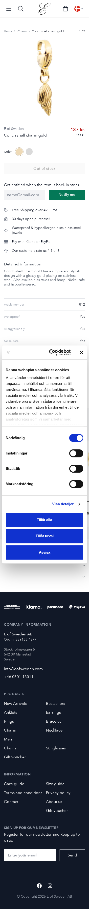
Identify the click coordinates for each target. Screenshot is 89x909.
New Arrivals (15, 703)
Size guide (55, 784)
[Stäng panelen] (81, 352)
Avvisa (44, 552)
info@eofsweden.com (23, 669)
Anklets (10, 712)
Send (72, 855)
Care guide (14, 784)
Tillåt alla (44, 520)
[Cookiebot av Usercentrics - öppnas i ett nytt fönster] (52, 352)
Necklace (54, 730)
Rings (9, 721)
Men (8, 739)
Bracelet (53, 721)
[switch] (76, 453)
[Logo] (44, 9)
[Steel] (29, 151)
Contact (11, 801)
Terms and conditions (23, 792)
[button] (44, 565)
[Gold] (19, 151)
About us (54, 801)
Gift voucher (15, 757)
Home (8, 31)
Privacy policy (58, 792)
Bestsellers (55, 703)
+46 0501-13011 (18, 677)
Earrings (53, 712)
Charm (22, 31)
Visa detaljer (63, 504)
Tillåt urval (45, 536)
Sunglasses (56, 748)
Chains (10, 748)
